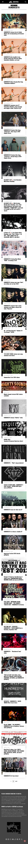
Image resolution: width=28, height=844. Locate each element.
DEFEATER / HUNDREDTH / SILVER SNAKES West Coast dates (12, 702)
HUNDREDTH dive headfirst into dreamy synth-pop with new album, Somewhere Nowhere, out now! (13, 58)
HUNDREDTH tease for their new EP (13, 510)
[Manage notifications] (25, 841)
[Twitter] (8, 839)
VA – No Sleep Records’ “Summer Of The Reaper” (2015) (13, 331)
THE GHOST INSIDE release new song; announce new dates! (13, 354)
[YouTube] (13, 839)
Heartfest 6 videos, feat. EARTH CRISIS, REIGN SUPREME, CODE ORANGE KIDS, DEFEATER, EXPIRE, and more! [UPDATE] (14, 751)
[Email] (22, 839)
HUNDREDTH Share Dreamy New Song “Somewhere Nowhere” (13, 82)
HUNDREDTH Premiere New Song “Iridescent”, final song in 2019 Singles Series (12, 131)
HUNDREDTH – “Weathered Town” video (12, 652)
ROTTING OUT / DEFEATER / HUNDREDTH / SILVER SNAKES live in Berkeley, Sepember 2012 (13, 628)
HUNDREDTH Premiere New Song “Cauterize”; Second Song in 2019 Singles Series (12, 156)
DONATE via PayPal (6, 806)
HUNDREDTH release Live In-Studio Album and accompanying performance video (14, 33)
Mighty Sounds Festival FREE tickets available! (13, 395)
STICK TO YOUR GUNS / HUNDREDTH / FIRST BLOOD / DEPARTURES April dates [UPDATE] (14, 486)
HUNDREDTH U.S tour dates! (11, 776)
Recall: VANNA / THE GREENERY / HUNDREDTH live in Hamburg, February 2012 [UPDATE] (14, 726)
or (11, 806)
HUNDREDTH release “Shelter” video (13, 418)
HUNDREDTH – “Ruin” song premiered (13, 463)
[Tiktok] (15, 839)
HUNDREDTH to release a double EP (13, 531)
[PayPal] (19, 839)
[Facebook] (6, 839)
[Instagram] (10, 839)
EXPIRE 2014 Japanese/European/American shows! (13, 440)
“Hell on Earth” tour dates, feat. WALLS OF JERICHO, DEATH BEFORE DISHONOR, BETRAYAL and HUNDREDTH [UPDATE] (14, 677)
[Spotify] (17, 839)
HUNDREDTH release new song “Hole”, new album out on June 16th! (14, 283)
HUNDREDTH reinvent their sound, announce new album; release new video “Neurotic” (13, 307)
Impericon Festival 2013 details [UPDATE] (12, 554)
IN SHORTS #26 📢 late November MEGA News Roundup (13, 180)
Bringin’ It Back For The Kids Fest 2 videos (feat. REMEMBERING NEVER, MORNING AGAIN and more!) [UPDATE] (13, 578)
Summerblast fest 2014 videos (12, 377)
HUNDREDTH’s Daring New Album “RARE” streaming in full (12, 259)
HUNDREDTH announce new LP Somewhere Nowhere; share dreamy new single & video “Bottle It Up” (13, 106)
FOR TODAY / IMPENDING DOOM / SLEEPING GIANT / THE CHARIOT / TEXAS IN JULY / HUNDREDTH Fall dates (14, 603)
